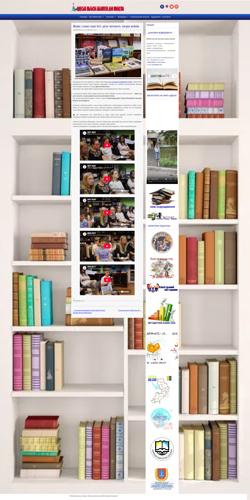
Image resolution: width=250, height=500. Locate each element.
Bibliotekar (94, 30)
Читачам (110, 17)
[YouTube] (171, 8)
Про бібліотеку (95, 17)
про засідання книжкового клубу (120, 82)
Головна (83, 17)
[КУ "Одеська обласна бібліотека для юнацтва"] (95, 6)
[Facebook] (162, 8)
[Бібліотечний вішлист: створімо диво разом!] (162, 79)
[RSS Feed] (176, 8)
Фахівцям (122, 17)
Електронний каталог (140, 17)
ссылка (82, 301)
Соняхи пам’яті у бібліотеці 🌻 (130, 310)
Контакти (166, 17)
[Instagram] (167, 8)
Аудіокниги (156, 17)
